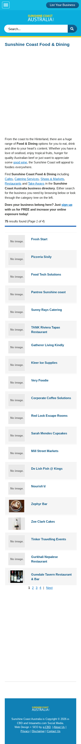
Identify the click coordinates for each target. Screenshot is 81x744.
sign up (66, 204)
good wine (20, 162)
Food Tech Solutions (46, 274)
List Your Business (62, 5)
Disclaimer (38, 731)
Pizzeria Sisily (41, 257)
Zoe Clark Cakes (43, 521)
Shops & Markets (52, 179)
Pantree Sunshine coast (48, 292)
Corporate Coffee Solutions (51, 398)
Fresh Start (39, 239)
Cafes (9, 179)
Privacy (25, 731)
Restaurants (13, 183)
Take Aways (36, 183)
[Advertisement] (40, 90)
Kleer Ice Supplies (44, 362)
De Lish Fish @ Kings (47, 468)
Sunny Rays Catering (46, 309)
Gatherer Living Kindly (47, 345)
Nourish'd (38, 486)
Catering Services (27, 179)
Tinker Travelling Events (48, 539)
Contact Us (53, 731)
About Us (59, 727)
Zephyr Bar (39, 504)
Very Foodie (39, 380)
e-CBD (47, 727)
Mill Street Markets (44, 451)
